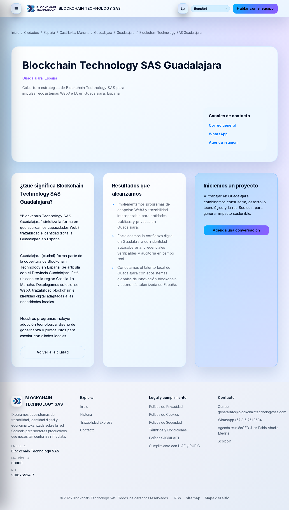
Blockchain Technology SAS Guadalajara (170, 32)
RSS (177, 498)
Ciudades (31, 32)
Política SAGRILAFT (164, 438)
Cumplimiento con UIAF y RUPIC (174, 446)
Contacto (87, 430)
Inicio (15, 32)
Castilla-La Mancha (74, 32)
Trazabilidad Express (96, 422)
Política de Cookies (164, 414)
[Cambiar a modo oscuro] (183, 9)
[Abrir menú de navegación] (16, 9)
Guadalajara (103, 32)
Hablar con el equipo (255, 8)
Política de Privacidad (166, 407)
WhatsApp (218, 134)
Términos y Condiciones (168, 430)
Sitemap (193, 498)
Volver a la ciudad (53, 352)
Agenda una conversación (236, 230)
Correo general (222, 125)
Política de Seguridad (165, 422)
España (49, 32)
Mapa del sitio (217, 498)
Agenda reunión (223, 142)
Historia (86, 414)
